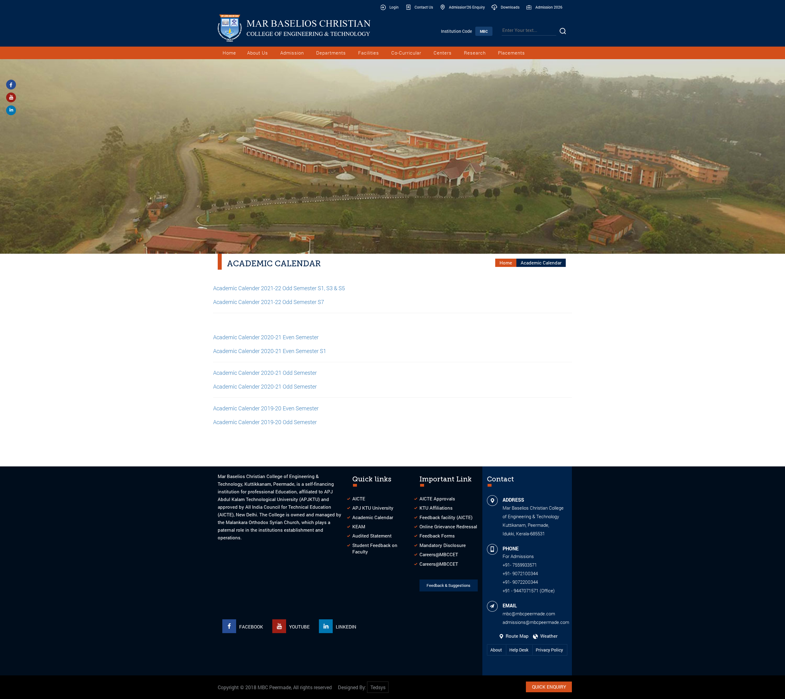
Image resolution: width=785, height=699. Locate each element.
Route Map (516, 636)
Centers (443, 53)
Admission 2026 (548, 7)
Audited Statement (372, 536)
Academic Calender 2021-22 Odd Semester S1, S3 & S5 (279, 288)
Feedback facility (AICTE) (446, 517)
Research (475, 53)
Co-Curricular (406, 53)
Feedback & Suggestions (448, 585)
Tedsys (377, 687)
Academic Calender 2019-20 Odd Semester (265, 422)
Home (229, 53)
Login (394, 7)
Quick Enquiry (549, 687)
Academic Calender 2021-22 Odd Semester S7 (268, 302)
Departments (331, 53)
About (496, 650)
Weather (547, 636)
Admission (292, 53)
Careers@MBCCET (438, 554)
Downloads (510, 7)
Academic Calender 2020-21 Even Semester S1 (269, 351)
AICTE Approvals (437, 499)
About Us (257, 53)
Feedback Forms (437, 536)
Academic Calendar (372, 517)
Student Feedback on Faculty (374, 548)
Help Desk (519, 650)
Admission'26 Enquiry (467, 7)
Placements (511, 53)
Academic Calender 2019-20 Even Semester (266, 408)
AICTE (358, 499)
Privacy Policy (549, 650)
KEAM (358, 526)
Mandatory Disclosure (442, 545)
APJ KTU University (372, 508)
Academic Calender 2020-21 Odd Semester (265, 386)
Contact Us (424, 7)
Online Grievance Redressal (448, 526)
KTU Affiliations (436, 508)
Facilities (368, 53)
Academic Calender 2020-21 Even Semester (266, 337)
